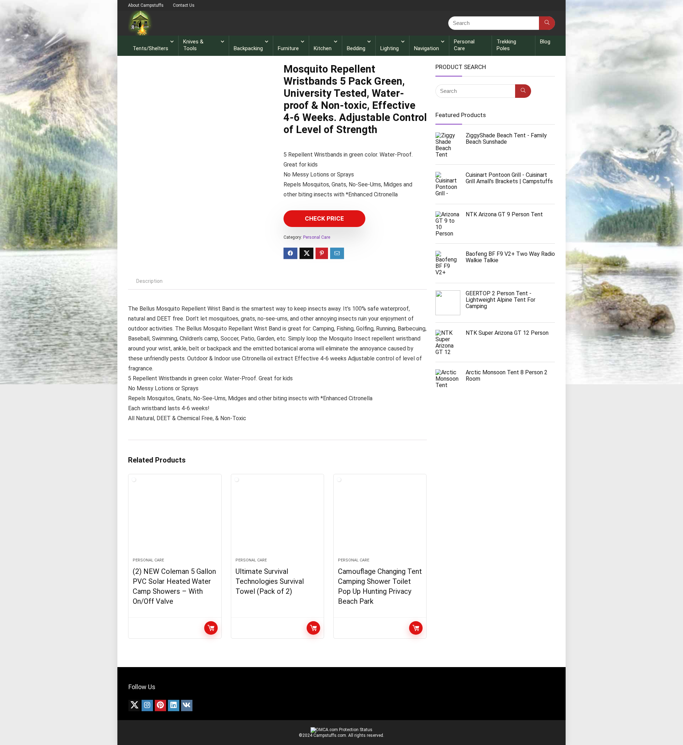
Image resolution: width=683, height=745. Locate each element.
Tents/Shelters (150, 48)
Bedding (356, 48)
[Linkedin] (173, 705)
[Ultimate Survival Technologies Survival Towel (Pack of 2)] (277, 519)
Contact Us (184, 5)
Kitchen (323, 48)
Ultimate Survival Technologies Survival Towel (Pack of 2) (269, 581)
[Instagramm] (147, 705)
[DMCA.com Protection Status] (341, 729)
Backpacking (248, 48)
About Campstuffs (146, 5)
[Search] (547, 23)
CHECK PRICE (324, 218)
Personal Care (464, 45)
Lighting (389, 48)
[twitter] (134, 705)
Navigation (426, 48)
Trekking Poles (506, 45)
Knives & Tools (193, 45)
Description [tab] (149, 281)
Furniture (288, 48)
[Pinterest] (160, 705)
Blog (545, 41)
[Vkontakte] (186, 705)
